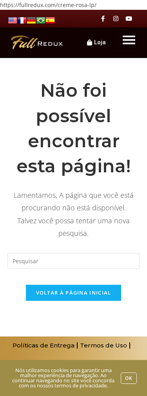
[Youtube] (128, 18)
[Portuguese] (40, 20)
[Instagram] (115, 18)
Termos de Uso (103, 345)
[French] (22, 20)
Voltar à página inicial (73, 292)
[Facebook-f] (102, 18)
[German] (31, 20)
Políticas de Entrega (43, 345)
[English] (12, 20)
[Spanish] (50, 20)
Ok (128, 378)
